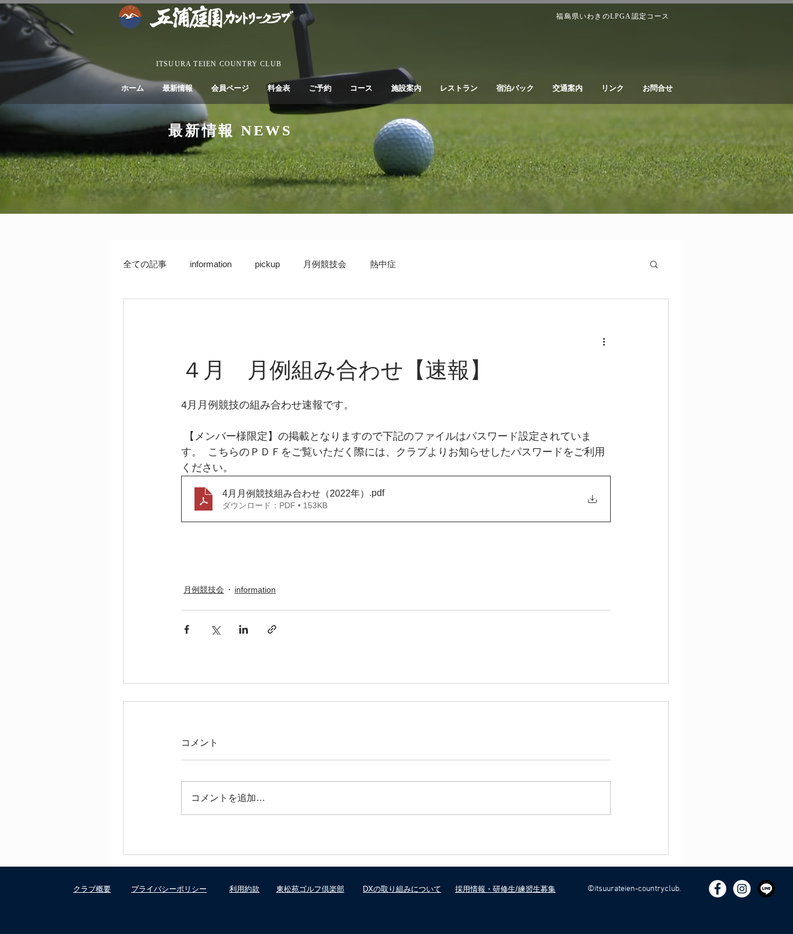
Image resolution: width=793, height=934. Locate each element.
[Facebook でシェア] (186, 629)
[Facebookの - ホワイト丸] (717, 888)
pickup (267, 264)
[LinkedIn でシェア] (243, 629)
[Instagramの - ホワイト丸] (742, 888)
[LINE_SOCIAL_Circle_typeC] (766, 888)
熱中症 (383, 264)
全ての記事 (145, 264)
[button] (653, 263)
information (211, 264)
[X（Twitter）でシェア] (215, 629)
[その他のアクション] (604, 341)
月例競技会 (325, 264)
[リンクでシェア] (271, 629)
